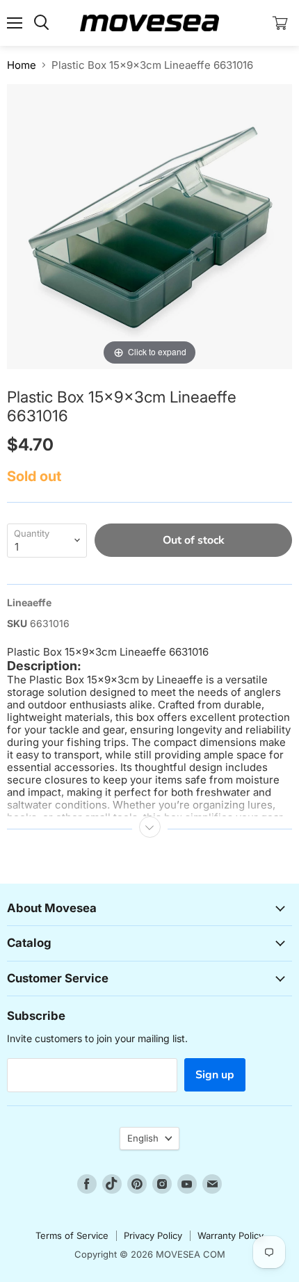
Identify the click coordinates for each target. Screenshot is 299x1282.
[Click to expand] (149, 225)
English (143, 1138)
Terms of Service (71, 1235)
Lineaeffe (29, 602)
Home (21, 65)
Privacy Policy (153, 1235)
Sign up (214, 1074)
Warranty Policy (230, 1235)
